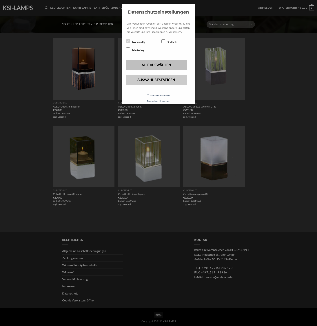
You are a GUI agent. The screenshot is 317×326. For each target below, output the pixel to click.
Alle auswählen (156, 65)
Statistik (172, 42)
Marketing (138, 50)
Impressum (165, 101)
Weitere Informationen (159, 95)
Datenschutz (152, 101)
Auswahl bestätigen (156, 80)
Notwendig (138, 42)
